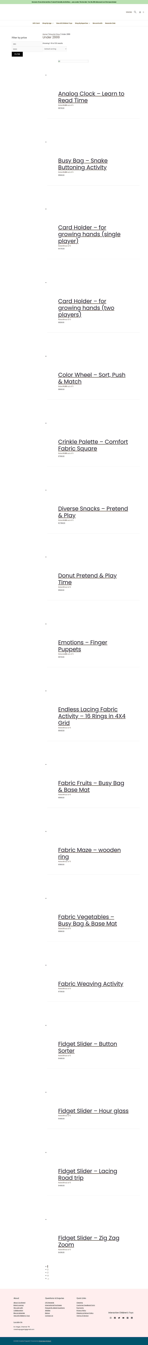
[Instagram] (111, 1318)
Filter (17, 54)
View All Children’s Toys (22, 1316)
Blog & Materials (19, 1313)
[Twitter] (119, 1318)
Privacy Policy (81, 1311)
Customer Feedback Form (86, 1305)
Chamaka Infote (44, 1341)
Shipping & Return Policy (85, 1313)
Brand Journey (19, 1305)
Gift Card (36, 23)
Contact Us (49, 1316)
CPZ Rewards (49, 1303)
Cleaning (80, 1303)
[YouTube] (123, 1318)
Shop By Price (54, 34)
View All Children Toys (64, 23)
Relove (47, 1313)
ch (50, 1341)
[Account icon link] (140, 12)
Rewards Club (110, 23)
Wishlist (129, 12)
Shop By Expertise (81, 23)
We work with (97, 23)
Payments (80, 1308)
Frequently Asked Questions (55, 1308)
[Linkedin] (132, 1318)
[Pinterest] (127, 1318)
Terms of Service (82, 1316)
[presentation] (52, 23)
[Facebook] (115, 1318)
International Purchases (53, 1305)
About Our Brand (19, 1303)
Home (45, 34)
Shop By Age (46, 23)
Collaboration (18, 1311)
